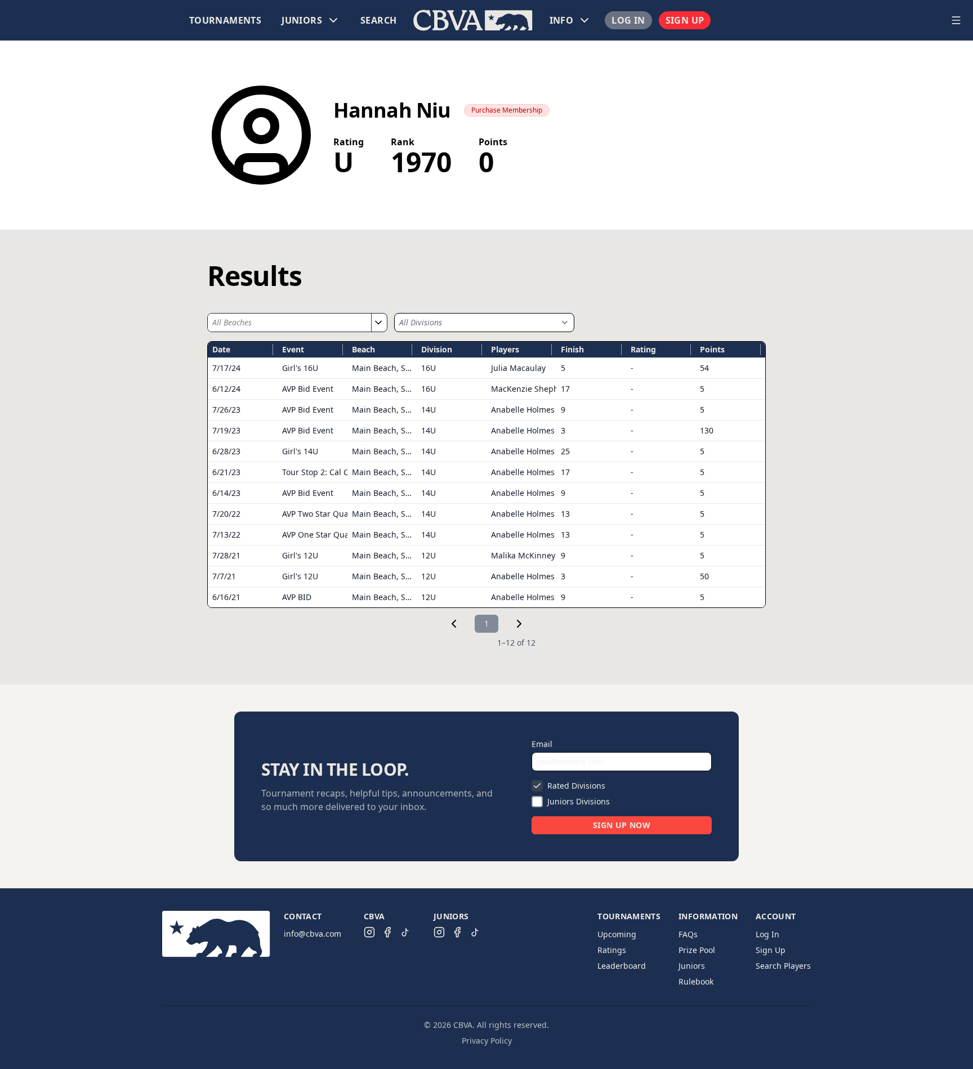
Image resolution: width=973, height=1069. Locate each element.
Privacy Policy (487, 1040)
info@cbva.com (312, 933)
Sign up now (621, 825)
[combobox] (289, 323)
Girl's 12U (300, 555)
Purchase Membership (506, 110)
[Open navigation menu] (956, 20)
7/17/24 (226, 368)
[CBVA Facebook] (387, 932)
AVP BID (296, 597)
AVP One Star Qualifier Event (335, 534)
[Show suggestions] (378, 323)
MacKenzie (531, 388)
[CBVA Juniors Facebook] (457, 932)
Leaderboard (621, 965)
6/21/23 (226, 472)
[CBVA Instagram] (369, 932)
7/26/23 (226, 409)
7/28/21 (226, 555)
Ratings (611, 950)
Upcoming (616, 934)
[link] (454, 624)
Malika (523, 555)
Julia (518, 368)
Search (378, 20)
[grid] (486, 474)
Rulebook (696, 981)
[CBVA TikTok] (405, 932)
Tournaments (225, 20)
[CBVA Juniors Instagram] (439, 932)
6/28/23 (226, 451)
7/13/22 (226, 534)
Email (542, 744)
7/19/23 (226, 430)
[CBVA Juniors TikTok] (475, 932)
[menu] (473, 20)
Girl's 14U (300, 451)
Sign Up (685, 20)
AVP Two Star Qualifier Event (335, 513)
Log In (628, 20)
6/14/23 (226, 492)
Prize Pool (697, 950)
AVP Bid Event (307, 388)
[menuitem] (225, 20)
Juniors (692, 965)
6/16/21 (226, 597)
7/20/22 (226, 513)
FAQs (688, 934)
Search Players (783, 965)
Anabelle (523, 409)
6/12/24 (226, 388)
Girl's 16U (300, 368)
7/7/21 (224, 576)
